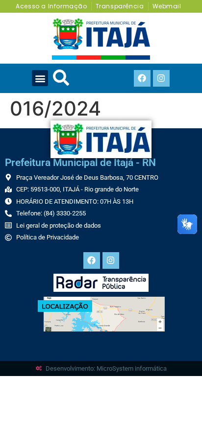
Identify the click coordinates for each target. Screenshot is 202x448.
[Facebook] (142, 78)
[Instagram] (161, 78)
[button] (40, 78)
